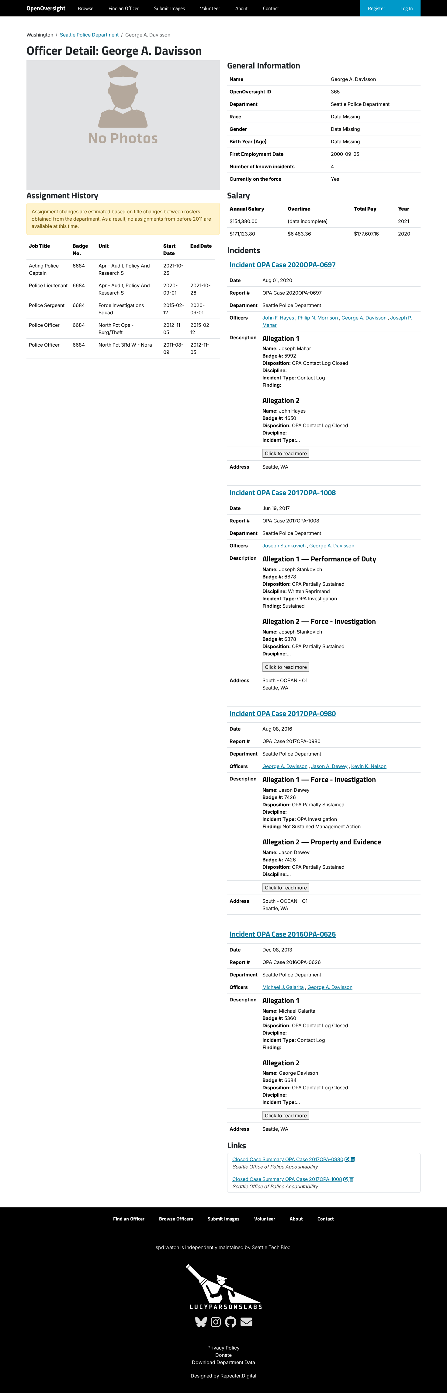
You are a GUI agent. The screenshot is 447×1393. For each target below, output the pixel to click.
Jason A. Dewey (329, 766)
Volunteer (210, 8)
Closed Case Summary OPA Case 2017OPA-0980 (287, 1159)
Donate (223, 1355)
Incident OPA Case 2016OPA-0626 (283, 933)
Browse (85, 8)
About (241, 8)
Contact (271, 8)
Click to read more (286, 453)
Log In (406, 8)
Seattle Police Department (89, 35)
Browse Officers (176, 1218)
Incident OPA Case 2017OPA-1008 (283, 492)
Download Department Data (223, 1362)
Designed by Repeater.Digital (223, 1376)
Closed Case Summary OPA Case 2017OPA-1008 (287, 1179)
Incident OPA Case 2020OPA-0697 (283, 264)
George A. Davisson (363, 318)
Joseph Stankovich (284, 546)
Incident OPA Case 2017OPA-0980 (283, 713)
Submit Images (169, 8)
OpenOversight (45, 8)
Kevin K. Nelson (368, 766)
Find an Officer (124, 8)
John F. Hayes (278, 318)
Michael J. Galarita (283, 987)
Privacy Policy (223, 1348)
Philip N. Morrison (318, 318)
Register (376, 8)
